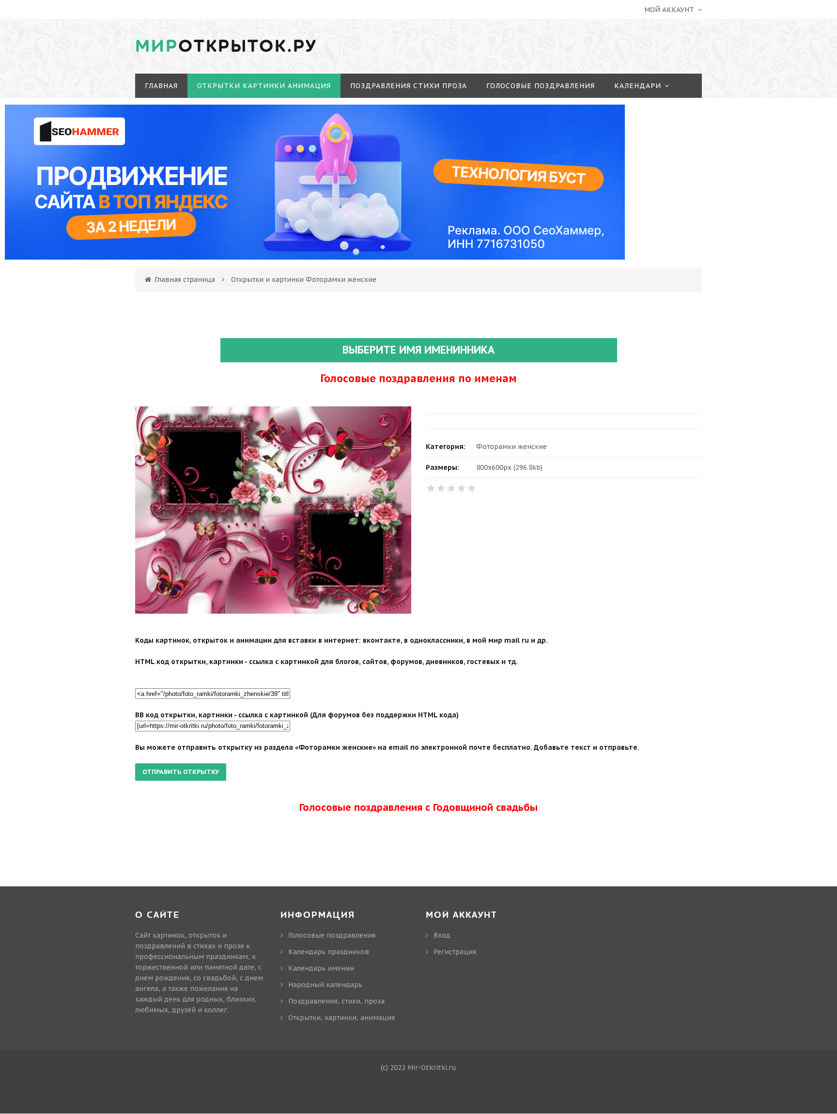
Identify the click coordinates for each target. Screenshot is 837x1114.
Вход (442, 935)
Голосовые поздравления (331, 935)
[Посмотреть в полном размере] (273, 510)
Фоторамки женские (511, 446)
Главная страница (185, 279)
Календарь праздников (328, 951)
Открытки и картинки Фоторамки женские (303, 279)
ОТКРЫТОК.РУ (226, 46)
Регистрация (455, 951)
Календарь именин (321, 968)
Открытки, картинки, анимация (341, 1017)
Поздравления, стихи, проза (336, 1001)
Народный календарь (325, 984)
